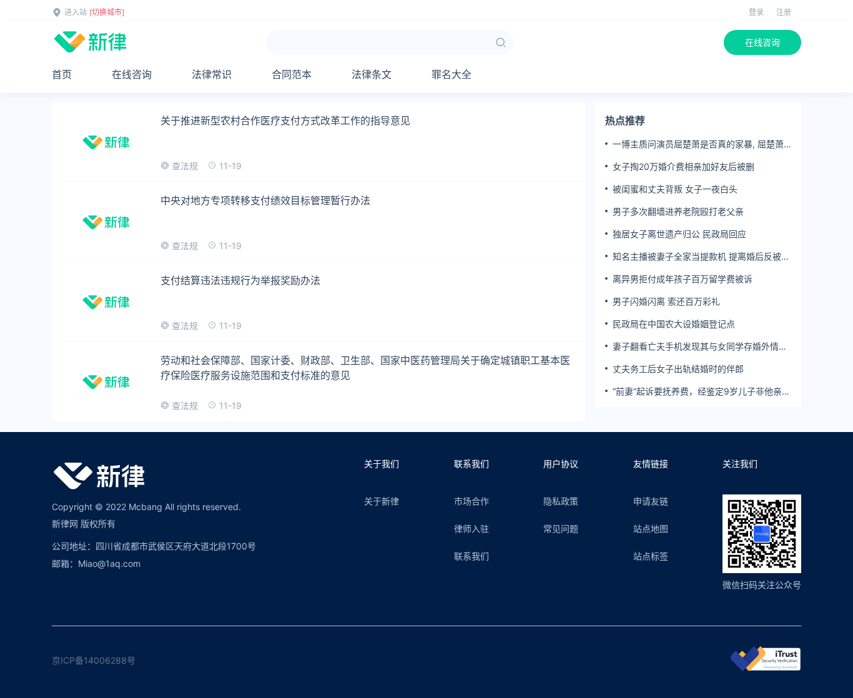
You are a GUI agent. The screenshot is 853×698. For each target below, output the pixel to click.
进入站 (75, 12)
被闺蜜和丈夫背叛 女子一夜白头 (675, 189)
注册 (783, 12)
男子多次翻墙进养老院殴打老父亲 (678, 211)
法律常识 (212, 74)
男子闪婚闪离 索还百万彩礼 (666, 301)
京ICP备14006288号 (94, 660)
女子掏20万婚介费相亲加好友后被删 (683, 166)
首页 (62, 74)
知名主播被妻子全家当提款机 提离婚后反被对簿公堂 (701, 256)
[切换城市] (106, 12)
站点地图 (650, 528)
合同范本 (292, 74)
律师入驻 (471, 528)
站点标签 (650, 556)
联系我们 (471, 556)
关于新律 (381, 501)
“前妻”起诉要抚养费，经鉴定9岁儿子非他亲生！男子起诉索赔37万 (697, 391)
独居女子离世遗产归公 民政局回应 (679, 234)
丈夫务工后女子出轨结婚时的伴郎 (678, 368)
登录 (756, 12)
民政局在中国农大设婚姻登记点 (674, 323)
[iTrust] (765, 667)
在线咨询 (762, 42)
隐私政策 (560, 501)
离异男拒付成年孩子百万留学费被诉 (682, 278)
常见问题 (560, 528)
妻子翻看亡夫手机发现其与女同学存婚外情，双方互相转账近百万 (700, 346)
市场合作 (471, 501)
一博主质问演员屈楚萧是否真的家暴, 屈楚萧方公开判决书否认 (698, 144)
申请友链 (650, 501)
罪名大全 (451, 74)
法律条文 (372, 74)
